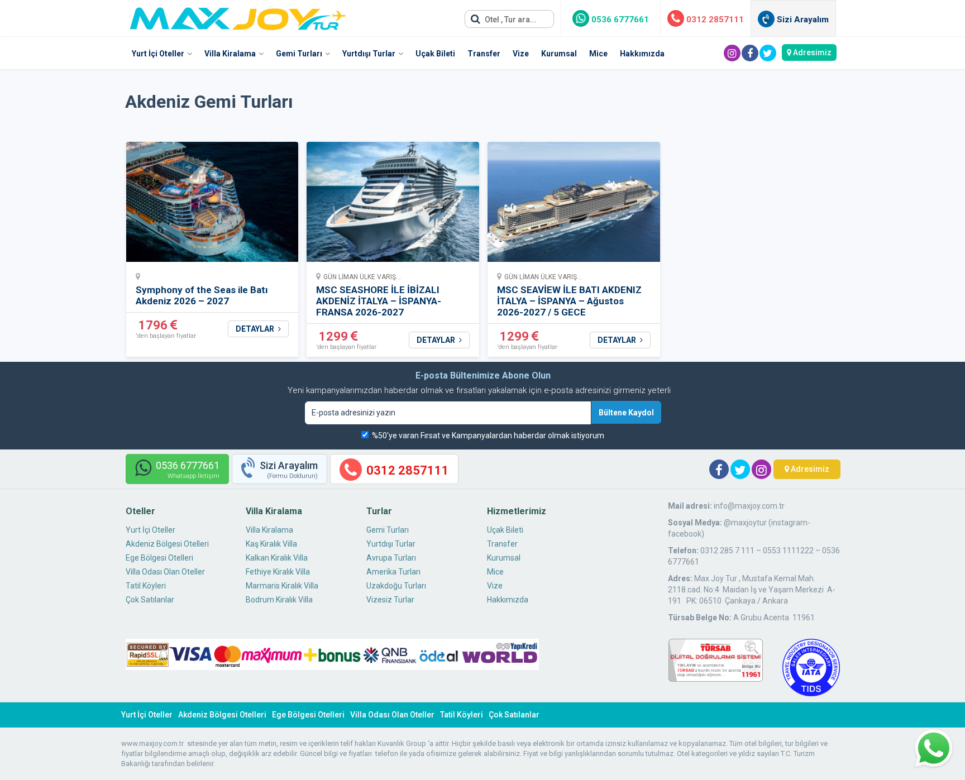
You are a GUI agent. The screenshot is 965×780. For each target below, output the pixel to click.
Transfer (483, 53)
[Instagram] (732, 53)
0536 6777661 (619, 20)
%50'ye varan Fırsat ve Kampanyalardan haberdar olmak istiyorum (488, 435)
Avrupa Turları (391, 557)
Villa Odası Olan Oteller (165, 571)
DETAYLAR (256, 328)
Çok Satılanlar (150, 599)
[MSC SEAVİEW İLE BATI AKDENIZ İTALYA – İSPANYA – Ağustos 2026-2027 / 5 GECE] (574, 205)
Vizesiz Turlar (390, 599)
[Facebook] (750, 53)
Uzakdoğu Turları (396, 585)
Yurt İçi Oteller (158, 53)
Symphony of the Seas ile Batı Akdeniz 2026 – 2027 (202, 295)
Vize (521, 53)
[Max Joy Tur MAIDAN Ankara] (238, 15)
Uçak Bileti (435, 53)
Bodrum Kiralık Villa (279, 599)
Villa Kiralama (230, 53)
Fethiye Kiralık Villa (278, 571)
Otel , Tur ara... (510, 19)
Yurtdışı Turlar (368, 53)
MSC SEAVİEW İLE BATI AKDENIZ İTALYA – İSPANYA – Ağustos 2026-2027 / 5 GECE (569, 301)
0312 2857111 (714, 20)
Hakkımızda (642, 53)
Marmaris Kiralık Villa (282, 585)
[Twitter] (767, 53)
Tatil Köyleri (146, 585)
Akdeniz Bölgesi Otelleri (167, 543)
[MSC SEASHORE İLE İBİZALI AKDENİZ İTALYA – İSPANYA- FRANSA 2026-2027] (393, 205)
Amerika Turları (393, 571)
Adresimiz (811, 52)
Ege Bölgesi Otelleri (159, 557)
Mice (598, 53)
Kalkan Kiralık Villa (277, 557)
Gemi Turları (299, 53)
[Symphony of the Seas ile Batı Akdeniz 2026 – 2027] (212, 205)
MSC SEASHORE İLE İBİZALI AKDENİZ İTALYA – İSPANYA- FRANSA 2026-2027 (378, 301)
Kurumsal (559, 53)
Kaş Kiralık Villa (271, 543)
